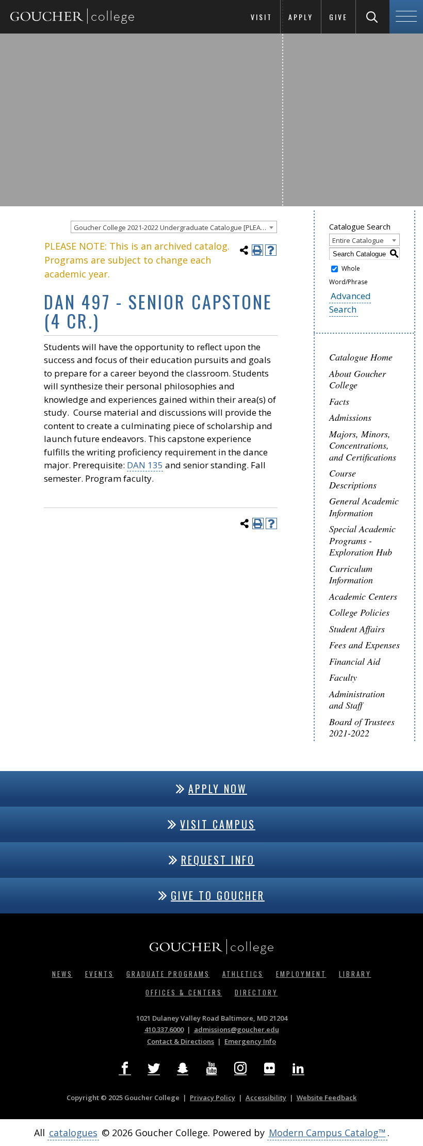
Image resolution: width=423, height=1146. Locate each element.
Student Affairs (357, 629)
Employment (301, 974)
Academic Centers (363, 596)
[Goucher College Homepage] (72, 17)
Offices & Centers (183, 992)
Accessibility (266, 1097)
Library (355, 974)
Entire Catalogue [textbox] (358, 240)
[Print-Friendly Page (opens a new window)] (257, 250)
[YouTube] (211, 1068)
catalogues (73, 1132)
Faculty (343, 677)
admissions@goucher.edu (236, 1029)
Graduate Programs (168, 974)
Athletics (243, 974)
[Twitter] (153, 1068)
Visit (261, 16)
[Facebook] (124, 1068)
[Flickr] (269, 1068)
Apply (300, 16)
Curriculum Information (351, 574)
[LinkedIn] (298, 1068)
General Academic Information (364, 507)
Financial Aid (354, 661)
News (62, 974)
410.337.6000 (164, 1029)
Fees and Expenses (364, 645)
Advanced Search (350, 302)
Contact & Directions (180, 1041)
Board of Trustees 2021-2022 (362, 727)
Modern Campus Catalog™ (327, 1132)
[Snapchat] (182, 1068)
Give (338, 16)
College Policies (359, 612)
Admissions (350, 417)
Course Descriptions (353, 479)
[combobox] (174, 227)
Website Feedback (326, 1097)
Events (99, 974)
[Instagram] (240, 1068)
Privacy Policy (212, 1097)
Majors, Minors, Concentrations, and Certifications (362, 445)
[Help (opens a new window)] (270, 250)
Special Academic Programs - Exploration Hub (362, 540)
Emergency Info (250, 1041)
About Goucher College (357, 379)
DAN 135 (145, 465)
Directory (256, 992)
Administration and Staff (357, 699)
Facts (339, 401)
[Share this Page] (244, 250)
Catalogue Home (361, 357)
